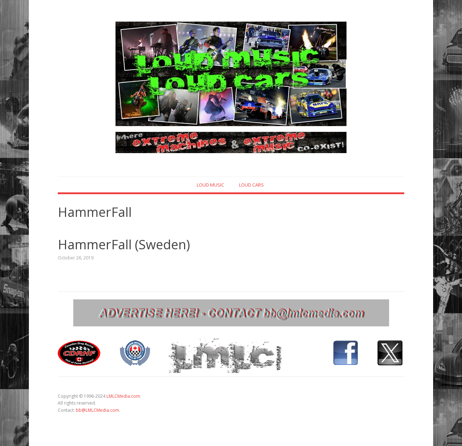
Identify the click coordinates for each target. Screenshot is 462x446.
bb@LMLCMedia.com (97, 410)
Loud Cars (251, 185)
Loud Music (210, 185)
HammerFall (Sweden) (124, 244)
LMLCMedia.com (123, 396)
